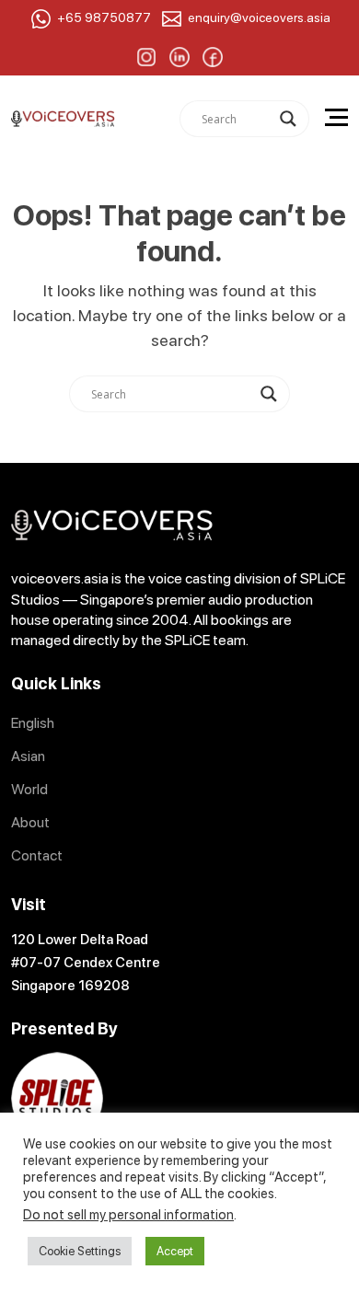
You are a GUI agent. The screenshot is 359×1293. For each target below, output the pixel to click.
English (32, 723)
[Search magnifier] (288, 119)
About (30, 822)
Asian (28, 756)
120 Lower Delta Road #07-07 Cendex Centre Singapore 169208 (85, 962)
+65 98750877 (104, 17)
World (29, 789)
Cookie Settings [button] (80, 1251)
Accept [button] (174, 1251)
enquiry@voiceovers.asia (259, 17)
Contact (37, 855)
